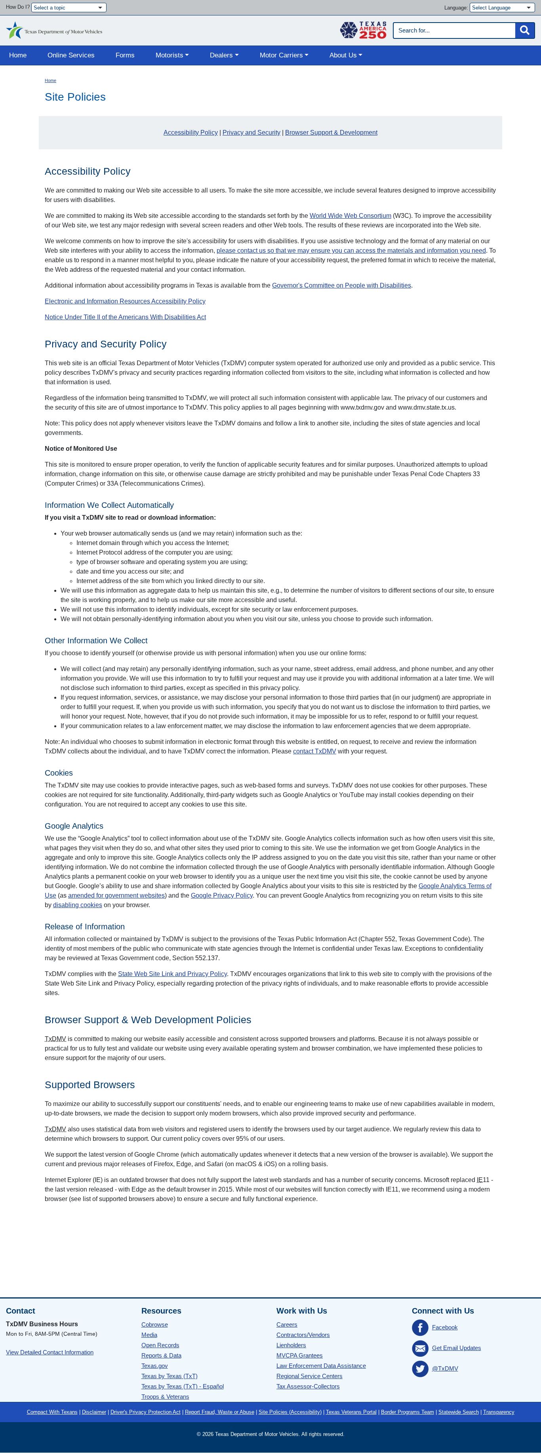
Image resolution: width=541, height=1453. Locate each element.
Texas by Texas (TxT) (169, 1376)
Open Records (160, 1345)
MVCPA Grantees (299, 1355)
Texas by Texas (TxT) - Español (182, 1386)
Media (149, 1334)
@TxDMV (445, 1368)
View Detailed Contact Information (49, 1352)
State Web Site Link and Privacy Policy (172, 974)
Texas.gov (154, 1365)
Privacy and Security (251, 132)
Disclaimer (94, 1412)
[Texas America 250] (363, 28)
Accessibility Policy (191, 132)
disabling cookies (77, 905)
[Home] (54, 28)
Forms (125, 55)
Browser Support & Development (331, 132)
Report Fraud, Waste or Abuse (219, 1412)
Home (18, 55)
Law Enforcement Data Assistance (321, 1365)
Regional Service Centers (309, 1376)
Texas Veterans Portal (351, 1412)
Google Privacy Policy (222, 895)
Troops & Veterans (165, 1396)
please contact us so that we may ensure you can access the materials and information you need (351, 250)
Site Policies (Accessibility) (290, 1412)
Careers (286, 1324)
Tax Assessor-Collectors (308, 1386)
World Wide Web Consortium (350, 215)
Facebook (445, 1327)
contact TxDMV (314, 751)
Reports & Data (161, 1355)
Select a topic (49, 8)
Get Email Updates (456, 1347)
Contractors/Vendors (303, 1334)
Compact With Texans (52, 1412)
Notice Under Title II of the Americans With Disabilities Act (125, 317)
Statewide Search (458, 1412)
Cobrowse (154, 1324)
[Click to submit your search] (524, 30)
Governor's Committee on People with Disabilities (341, 285)
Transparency (498, 1412)
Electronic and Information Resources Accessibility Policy (125, 301)
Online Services (71, 55)
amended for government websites (116, 895)
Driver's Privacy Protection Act (145, 1412)
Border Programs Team (407, 1412)
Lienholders (291, 1345)
